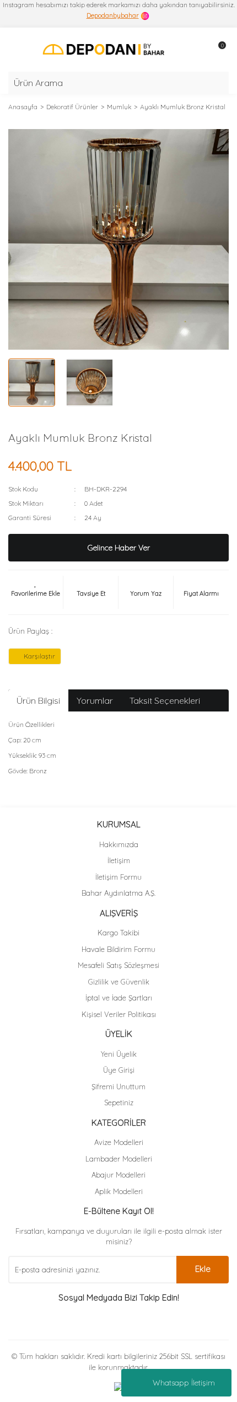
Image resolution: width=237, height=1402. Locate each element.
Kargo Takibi (118, 932)
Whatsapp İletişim (184, 1383)
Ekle (203, 1269)
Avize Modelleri (118, 1142)
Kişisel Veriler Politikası (119, 1014)
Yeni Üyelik (119, 1054)
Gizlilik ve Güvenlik (118, 981)
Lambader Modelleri (118, 1158)
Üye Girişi (118, 1070)
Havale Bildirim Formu (118, 949)
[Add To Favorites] (35, 592)
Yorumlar (95, 700)
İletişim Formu (118, 877)
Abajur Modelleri (118, 1174)
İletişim (118, 860)
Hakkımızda (118, 844)
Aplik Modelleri (119, 1191)
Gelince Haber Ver (119, 548)
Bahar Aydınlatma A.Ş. (118, 893)
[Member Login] (195, 49)
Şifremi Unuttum (118, 1086)
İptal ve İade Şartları (118, 997)
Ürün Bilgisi (38, 700)
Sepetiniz (118, 1102)
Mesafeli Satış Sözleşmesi (118, 965)
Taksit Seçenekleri (165, 700)
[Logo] (103, 49)
